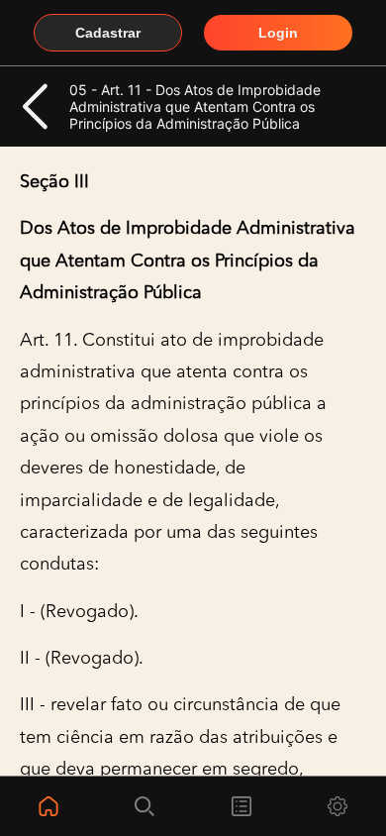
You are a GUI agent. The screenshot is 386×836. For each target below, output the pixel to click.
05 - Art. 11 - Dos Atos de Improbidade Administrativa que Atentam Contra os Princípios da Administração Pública (195, 106)
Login (278, 33)
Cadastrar (108, 33)
